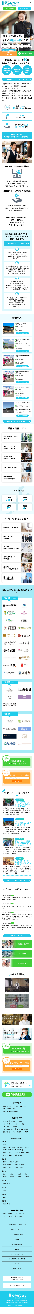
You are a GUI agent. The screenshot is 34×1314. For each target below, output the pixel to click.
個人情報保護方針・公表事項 (17, 1259)
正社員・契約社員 (7, 1214)
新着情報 (17, 1239)
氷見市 (19, 1177)
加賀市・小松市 (7, 1152)
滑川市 (5, 1177)
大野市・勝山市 (19, 1167)
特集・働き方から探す (9, 1109)
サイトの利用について (17, 1254)
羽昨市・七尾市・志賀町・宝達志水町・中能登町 (16, 1147)
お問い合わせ (24, 9)
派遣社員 (19, 1216)
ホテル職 (5, 1121)
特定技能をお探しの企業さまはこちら (17, 1278)
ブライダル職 (6, 1124)
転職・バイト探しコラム (17, 1229)
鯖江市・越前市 (14, 1162)
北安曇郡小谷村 (7, 1204)
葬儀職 (26, 1132)
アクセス (17, 1264)
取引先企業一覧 (17, 1269)
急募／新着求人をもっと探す (16, 421)
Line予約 (11, 9)
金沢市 (5, 1144)
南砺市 (19, 1174)
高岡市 (12, 1177)
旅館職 (13, 1121)
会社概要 (17, 1249)
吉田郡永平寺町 (7, 1164)
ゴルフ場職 (6, 1126)
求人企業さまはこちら (17, 1285)
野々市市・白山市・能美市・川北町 (12, 1155)
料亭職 (20, 1121)
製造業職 (15, 1126)
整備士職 (5, 1132)
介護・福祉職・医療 (8, 1129)
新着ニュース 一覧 (16, 936)
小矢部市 (27, 1177)
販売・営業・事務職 (22, 1129)
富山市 (5, 1174)
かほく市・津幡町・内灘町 (22, 1152)
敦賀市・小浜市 (7, 1167)
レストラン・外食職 (19, 1124)
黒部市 (26, 1174)
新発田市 (5, 1183)
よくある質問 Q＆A (17, 1234)
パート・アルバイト (8, 1216)
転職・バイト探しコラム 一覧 (16, 880)
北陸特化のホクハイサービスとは (17, 1224)
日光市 (5, 1197)
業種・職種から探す (21, 1106)
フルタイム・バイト (21, 1214)
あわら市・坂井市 (19, 1164)
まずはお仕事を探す (8, 53)
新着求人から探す (7, 1106)
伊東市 (5, 1190)
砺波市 (12, 1174)
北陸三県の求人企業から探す (10, 1111)
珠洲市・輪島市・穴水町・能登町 (12, 1150)
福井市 (5, 1162)
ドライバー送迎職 (16, 1132)
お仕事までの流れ (17, 1244)
